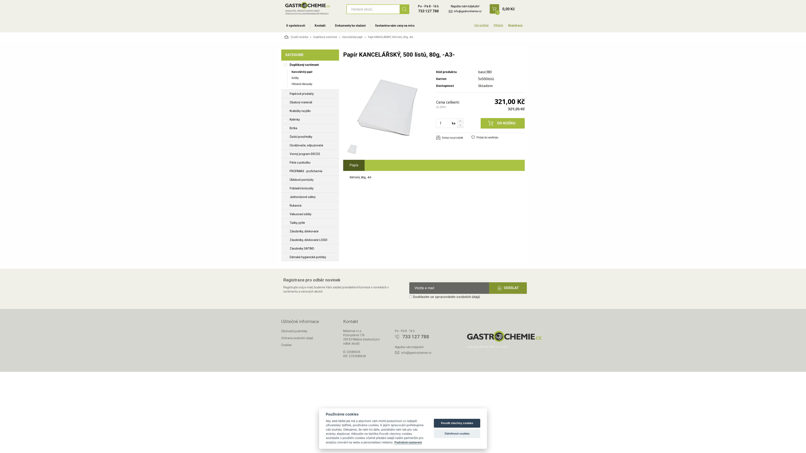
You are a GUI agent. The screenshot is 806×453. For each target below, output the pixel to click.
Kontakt (320, 25)
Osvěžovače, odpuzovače (306, 145)
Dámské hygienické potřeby (308, 257)
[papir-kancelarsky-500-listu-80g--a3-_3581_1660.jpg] (387, 102)
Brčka (293, 128)
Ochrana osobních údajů (297, 338)
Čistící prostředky (301, 136)
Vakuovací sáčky (300, 214)
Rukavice (296, 205)
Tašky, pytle (297, 222)
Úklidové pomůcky (302, 179)
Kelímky (295, 119)
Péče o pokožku (300, 162)
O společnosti (295, 25)
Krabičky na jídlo (300, 111)
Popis (353, 165)
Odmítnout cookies (457, 433)
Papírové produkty (302, 93)
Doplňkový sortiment (325, 37)
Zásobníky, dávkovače (304, 231)
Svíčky (295, 78)
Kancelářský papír (352, 37)
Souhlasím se (446, 297)
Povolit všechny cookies (457, 423)
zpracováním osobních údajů (457, 297)
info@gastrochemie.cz (468, 11)
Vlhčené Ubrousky (302, 84)
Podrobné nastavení (408, 442)
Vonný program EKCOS (305, 154)
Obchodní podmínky (294, 331)
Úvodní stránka (299, 37)
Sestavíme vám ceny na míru (395, 25)
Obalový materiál (301, 102)
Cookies (286, 345)
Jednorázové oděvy (303, 197)
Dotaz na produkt (452, 137)
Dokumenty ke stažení (350, 25)
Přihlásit (498, 25)
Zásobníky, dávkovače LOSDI (308, 240)
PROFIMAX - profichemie (306, 171)
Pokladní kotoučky (302, 188)
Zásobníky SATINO (302, 248)
